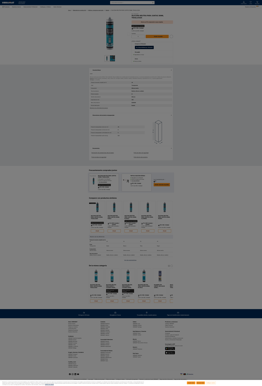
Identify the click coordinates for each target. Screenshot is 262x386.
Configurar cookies (210, 382)
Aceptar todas (191, 382)
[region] (131, 383)
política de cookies (49, 384)
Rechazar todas (200, 382)
